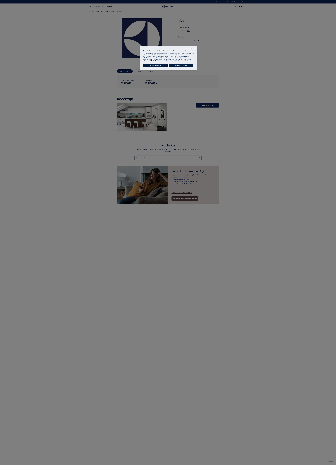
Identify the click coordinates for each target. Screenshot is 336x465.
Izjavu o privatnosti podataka (186, 60)
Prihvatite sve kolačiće (181, 65)
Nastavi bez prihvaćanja (190, 48)
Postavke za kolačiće (155, 65)
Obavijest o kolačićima (172, 60)
